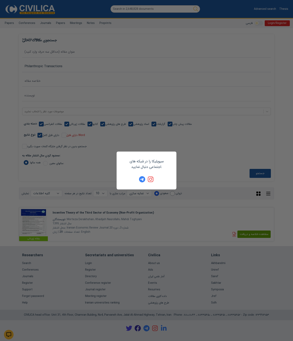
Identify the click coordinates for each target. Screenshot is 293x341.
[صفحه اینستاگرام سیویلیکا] (151, 179)
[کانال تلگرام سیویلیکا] (142, 179)
